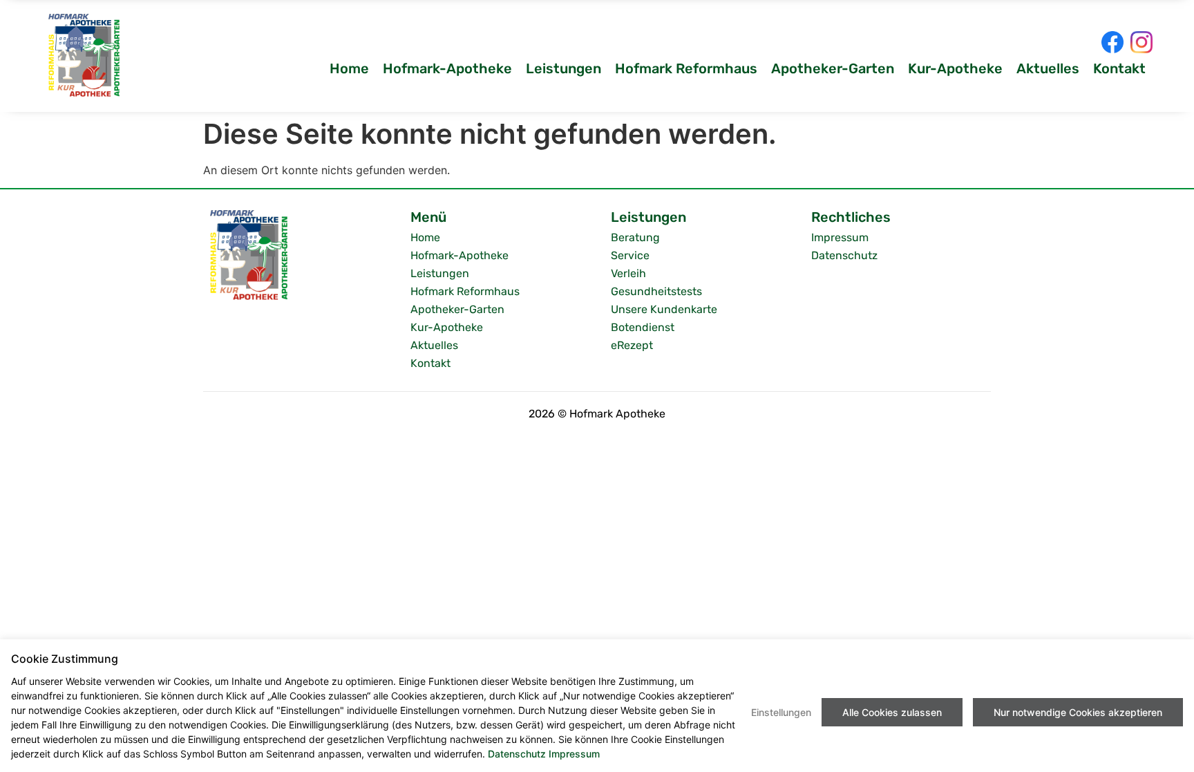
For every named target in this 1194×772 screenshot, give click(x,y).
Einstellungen (781, 712)
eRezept (632, 345)
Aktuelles (1047, 68)
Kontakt (1119, 68)
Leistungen (563, 68)
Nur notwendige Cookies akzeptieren (1078, 712)
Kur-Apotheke (955, 68)
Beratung (635, 237)
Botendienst (642, 327)
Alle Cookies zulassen (892, 712)
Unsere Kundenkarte (664, 309)
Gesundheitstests (656, 291)
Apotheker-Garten (832, 68)
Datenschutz (844, 255)
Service (630, 255)
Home (349, 68)
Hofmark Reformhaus (686, 68)
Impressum (840, 237)
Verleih (628, 273)
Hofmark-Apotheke (447, 68)
